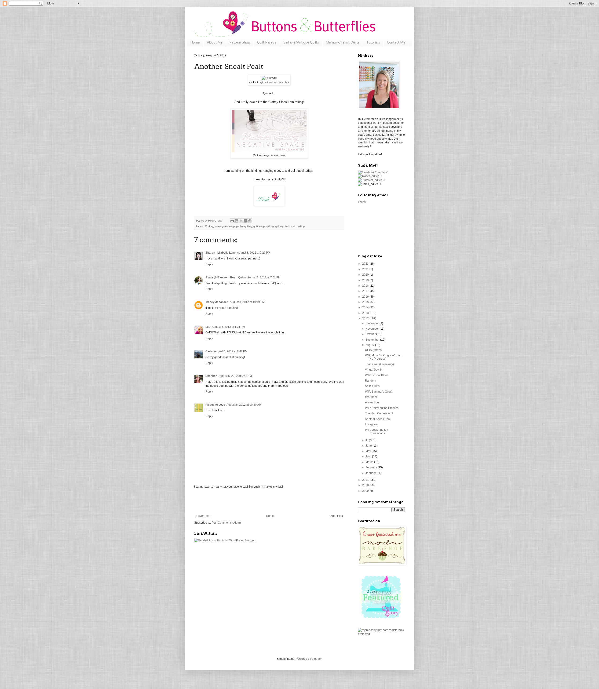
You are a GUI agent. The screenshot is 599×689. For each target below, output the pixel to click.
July (368, 440)
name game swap (225, 226)
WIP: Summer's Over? (379, 391)
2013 (365, 313)
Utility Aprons (373, 350)
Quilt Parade (266, 42)
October (370, 334)
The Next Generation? (379, 413)
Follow (362, 202)
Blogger (316, 658)
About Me (215, 42)
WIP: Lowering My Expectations (376, 431)
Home (195, 42)
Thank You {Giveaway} (379, 364)
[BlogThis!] (236, 221)
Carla (209, 351)
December (372, 323)
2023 (365, 263)
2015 (365, 302)
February (371, 467)
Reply (209, 264)
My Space (371, 397)
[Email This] (232, 221)
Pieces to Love (215, 404)
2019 (365, 280)
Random (370, 380)
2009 (365, 490)
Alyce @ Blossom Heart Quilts (225, 277)
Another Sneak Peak (378, 419)
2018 (365, 285)
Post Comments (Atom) (226, 522)
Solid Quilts (372, 386)
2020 (365, 274)
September (372, 339)
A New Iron (372, 402)
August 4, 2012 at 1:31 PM (228, 326)
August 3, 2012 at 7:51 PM (264, 277)
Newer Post (202, 516)
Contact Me (396, 42)
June (369, 445)
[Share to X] (241, 221)
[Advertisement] (269, 501)
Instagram (371, 424)
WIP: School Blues (376, 375)
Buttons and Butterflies (276, 82)
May (368, 451)
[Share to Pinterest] (250, 221)
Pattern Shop (240, 42)
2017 (365, 291)
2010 (365, 485)
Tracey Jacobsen (216, 302)
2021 (365, 269)
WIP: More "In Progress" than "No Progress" (383, 357)
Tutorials (373, 42)
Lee (207, 326)
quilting (270, 226)
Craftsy (209, 226)
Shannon (211, 376)
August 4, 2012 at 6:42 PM (230, 351)
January (370, 473)
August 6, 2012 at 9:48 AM (235, 376)
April (368, 456)
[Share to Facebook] (245, 221)
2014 (365, 307)
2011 (365, 479)
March (369, 462)
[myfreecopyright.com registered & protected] (381, 634)
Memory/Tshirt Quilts (342, 42)
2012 (365, 318)
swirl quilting (298, 226)
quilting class (282, 226)
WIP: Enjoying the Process (381, 408)
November (372, 328)
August (370, 345)
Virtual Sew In (374, 369)
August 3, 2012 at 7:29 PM (253, 252)
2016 (365, 296)
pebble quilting (244, 226)
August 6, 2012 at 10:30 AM (243, 404)
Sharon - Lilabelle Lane (220, 252)
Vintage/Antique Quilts (301, 42)
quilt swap (259, 226)
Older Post (336, 516)
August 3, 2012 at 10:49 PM (247, 302)
